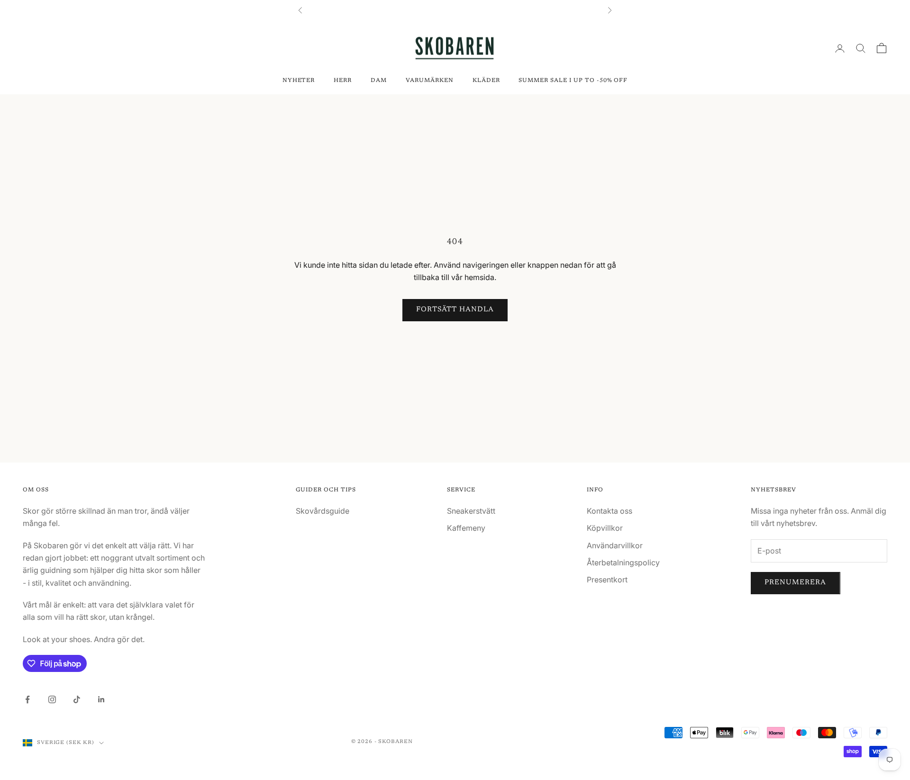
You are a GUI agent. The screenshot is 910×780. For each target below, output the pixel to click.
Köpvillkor (605, 528)
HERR (343, 80)
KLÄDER (486, 80)
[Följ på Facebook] (27, 699)
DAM (379, 80)
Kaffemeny (466, 528)
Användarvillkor (615, 545)
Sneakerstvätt (471, 511)
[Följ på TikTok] (77, 699)
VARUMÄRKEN (430, 80)
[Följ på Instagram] (52, 699)
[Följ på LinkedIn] (101, 699)
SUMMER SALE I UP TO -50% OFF (573, 80)
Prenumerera (795, 582)
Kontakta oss (609, 511)
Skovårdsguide (322, 511)
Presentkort (607, 579)
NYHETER (298, 80)
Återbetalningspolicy (623, 562)
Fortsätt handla (455, 309)
